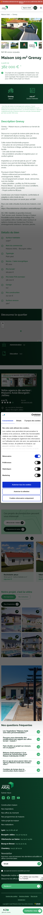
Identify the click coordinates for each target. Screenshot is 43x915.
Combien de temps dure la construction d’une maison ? (14, 770)
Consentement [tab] (7, 421)
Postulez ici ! (7, 886)
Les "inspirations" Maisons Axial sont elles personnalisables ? (15, 731)
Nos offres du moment (10, 813)
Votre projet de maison (10, 821)
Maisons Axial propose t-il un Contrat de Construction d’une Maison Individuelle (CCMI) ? (15, 754)
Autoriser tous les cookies (21, 485)
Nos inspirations (7, 809)
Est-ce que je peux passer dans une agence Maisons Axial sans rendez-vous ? (17, 762)
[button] (21, 331)
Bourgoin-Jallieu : (14, 835)
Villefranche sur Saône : (16, 839)
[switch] (38, 462)
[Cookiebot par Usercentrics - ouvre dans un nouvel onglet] (31, 415)
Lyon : (9, 830)
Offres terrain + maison (13, 522)
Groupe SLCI (21, 899)
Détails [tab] (18, 421)
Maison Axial (5, 14)
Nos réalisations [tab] (23, 597)
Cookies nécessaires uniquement (21, 498)
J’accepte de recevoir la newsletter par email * (17, 871)
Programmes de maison (13, 529)
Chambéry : (11, 848)
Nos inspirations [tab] (8, 597)
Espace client (27, 8)
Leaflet (40, 341)
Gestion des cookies (11, 896)
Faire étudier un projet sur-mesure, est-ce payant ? (17, 746)
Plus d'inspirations (9, 604)
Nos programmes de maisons (12, 817)
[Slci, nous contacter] (35, 8)
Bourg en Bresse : (13, 844)
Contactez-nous (31, 911)
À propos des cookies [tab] (33, 421)
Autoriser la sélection (21, 491)
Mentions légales (24, 896)
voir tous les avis (26, 402)
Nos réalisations (7, 825)
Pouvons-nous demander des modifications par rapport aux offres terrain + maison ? (17, 739)
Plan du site (34, 896)
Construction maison (9, 805)
